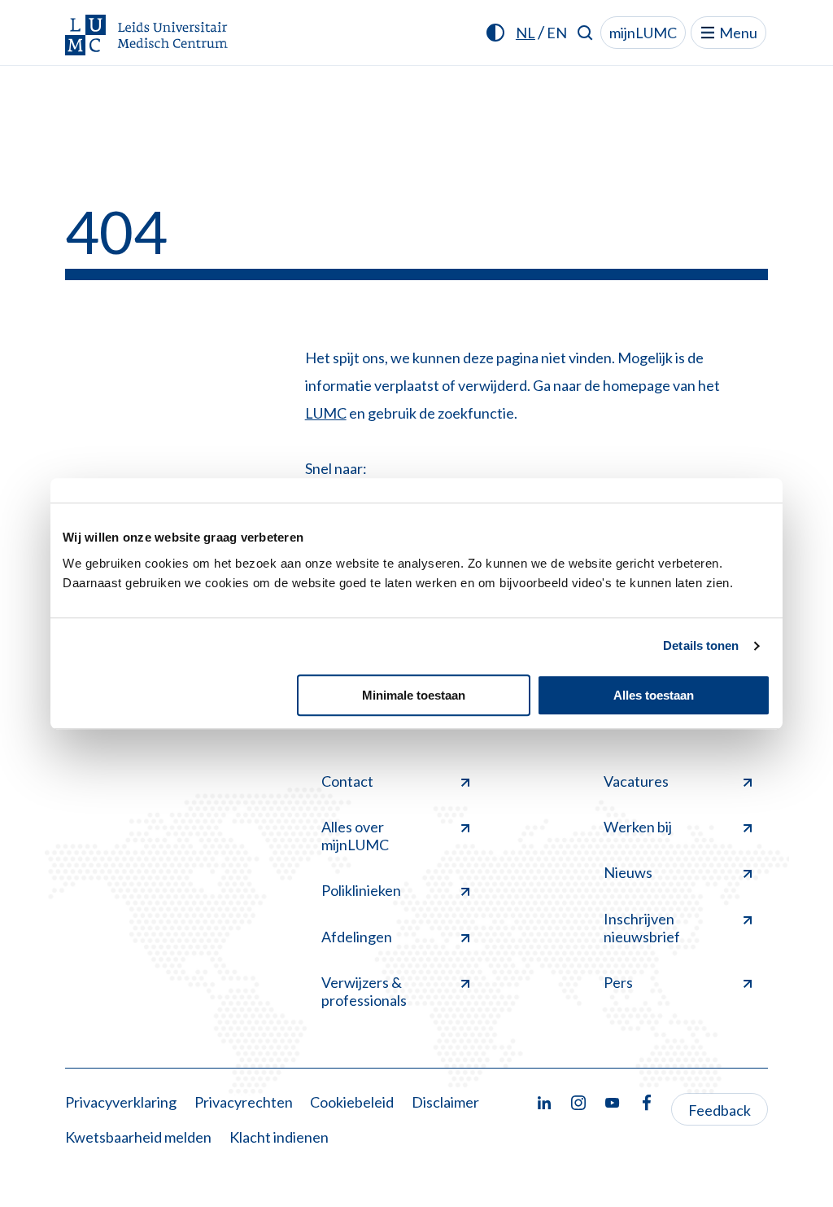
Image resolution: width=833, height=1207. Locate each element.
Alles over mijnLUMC (355, 836)
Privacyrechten (243, 1102)
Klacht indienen (279, 1137)
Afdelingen (356, 937)
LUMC (326, 413)
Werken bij (638, 827)
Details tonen (701, 645)
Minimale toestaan (413, 695)
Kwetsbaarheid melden (138, 1137)
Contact (347, 781)
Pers (618, 982)
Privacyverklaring (121, 1102)
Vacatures (636, 781)
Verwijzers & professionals (364, 991)
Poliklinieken (361, 890)
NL (525, 33)
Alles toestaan (653, 695)
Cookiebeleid (352, 1102)
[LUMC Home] (146, 36)
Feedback (719, 1110)
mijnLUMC (643, 33)
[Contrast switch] (495, 32)
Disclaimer (445, 1102)
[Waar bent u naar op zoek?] (585, 32)
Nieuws (628, 872)
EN (557, 33)
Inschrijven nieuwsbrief (642, 928)
